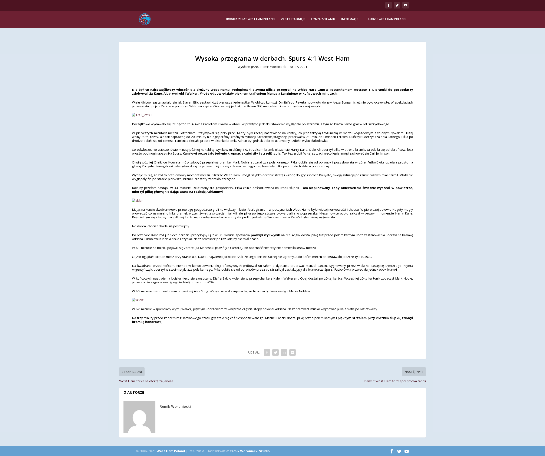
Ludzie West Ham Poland (387, 19)
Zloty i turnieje (293, 19)
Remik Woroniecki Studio (250, 451)
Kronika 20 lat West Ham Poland (250, 19)
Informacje (349, 19)
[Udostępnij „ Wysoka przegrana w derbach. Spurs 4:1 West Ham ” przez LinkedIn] (284, 352)
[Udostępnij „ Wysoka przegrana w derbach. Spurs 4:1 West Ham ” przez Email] (292, 352)
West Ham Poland (171, 451)
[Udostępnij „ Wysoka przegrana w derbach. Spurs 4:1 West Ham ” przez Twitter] (275, 352)
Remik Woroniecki (273, 66)
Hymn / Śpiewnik (323, 19)
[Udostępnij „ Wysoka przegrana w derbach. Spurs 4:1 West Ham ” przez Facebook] (267, 352)
